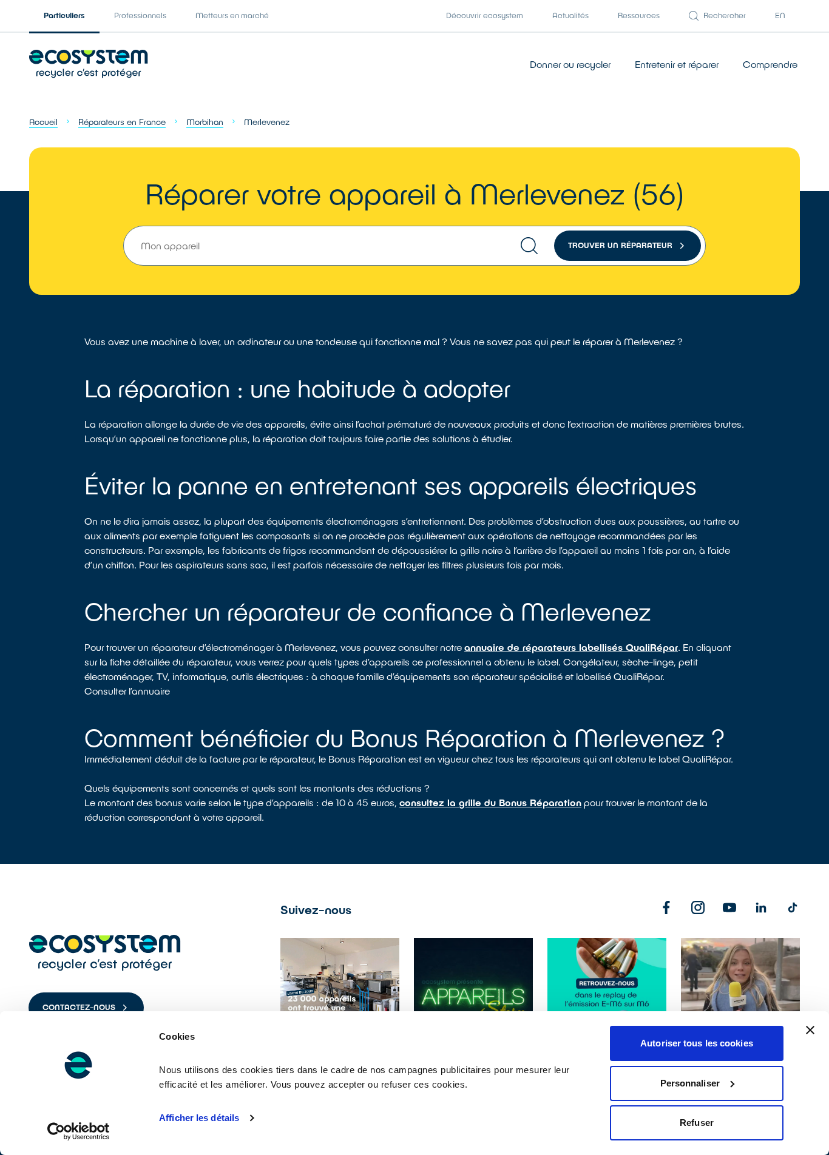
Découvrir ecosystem (484, 15)
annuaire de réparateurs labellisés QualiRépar (571, 647)
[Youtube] (729, 907)
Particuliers (64, 15)
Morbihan (204, 121)
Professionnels (140, 15)
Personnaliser (690, 1083)
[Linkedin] (761, 907)
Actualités (570, 15)
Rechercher (724, 15)
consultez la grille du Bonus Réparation (490, 802)
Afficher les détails (199, 1118)
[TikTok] (792, 907)
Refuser (697, 1122)
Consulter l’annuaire (127, 690)
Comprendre (770, 64)
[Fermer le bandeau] (810, 1030)
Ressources (639, 15)
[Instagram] (698, 907)
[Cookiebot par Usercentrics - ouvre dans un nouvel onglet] (78, 1131)
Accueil (43, 121)
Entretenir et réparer (677, 64)
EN (780, 15)
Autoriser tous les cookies (696, 1043)
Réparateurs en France (122, 121)
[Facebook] (666, 907)
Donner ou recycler (570, 64)
